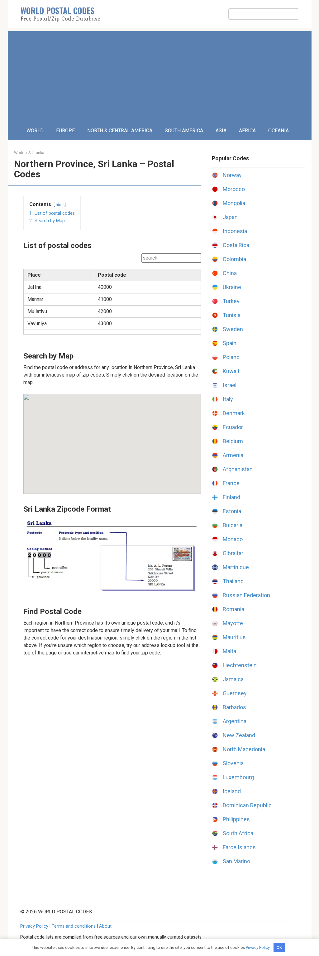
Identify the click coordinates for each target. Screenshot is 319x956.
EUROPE (65, 131)
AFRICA (247, 131)
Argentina (234, 721)
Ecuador (233, 427)
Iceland (232, 791)
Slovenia (233, 763)
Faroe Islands (239, 847)
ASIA (221, 131)
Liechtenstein (240, 665)
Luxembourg (238, 777)
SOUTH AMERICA (184, 131)
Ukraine (232, 287)
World (19, 152)
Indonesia (235, 231)
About (105, 926)
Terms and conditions (74, 926)
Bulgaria (232, 525)
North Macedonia (244, 749)
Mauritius (234, 637)
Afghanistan (238, 469)
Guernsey (235, 693)
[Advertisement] (160, 74)
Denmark (234, 413)
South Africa (238, 833)
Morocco (234, 189)
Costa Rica (236, 245)
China (230, 273)
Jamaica (233, 679)
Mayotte (233, 623)
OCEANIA (278, 131)
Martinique (236, 567)
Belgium (233, 441)
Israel (229, 385)
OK (279, 947)
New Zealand (239, 735)
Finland (231, 497)
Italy (228, 399)
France (231, 483)
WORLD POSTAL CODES (57, 10)
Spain (229, 343)
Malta (229, 651)
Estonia (232, 511)
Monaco (233, 539)
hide (60, 204)
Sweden (233, 329)
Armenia (233, 455)
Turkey (231, 301)
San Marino (236, 861)
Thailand (233, 581)
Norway (232, 175)
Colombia (234, 259)
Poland (231, 357)
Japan (230, 217)
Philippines (236, 819)
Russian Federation (246, 595)
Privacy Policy (34, 926)
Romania (233, 609)
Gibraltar (233, 553)
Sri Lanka (36, 152)
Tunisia (231, 315)
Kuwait (231, 371)
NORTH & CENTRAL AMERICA (119, 131)
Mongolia (234, 203)
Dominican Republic (247, 805)
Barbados (234, 707)
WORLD (35, 131)
